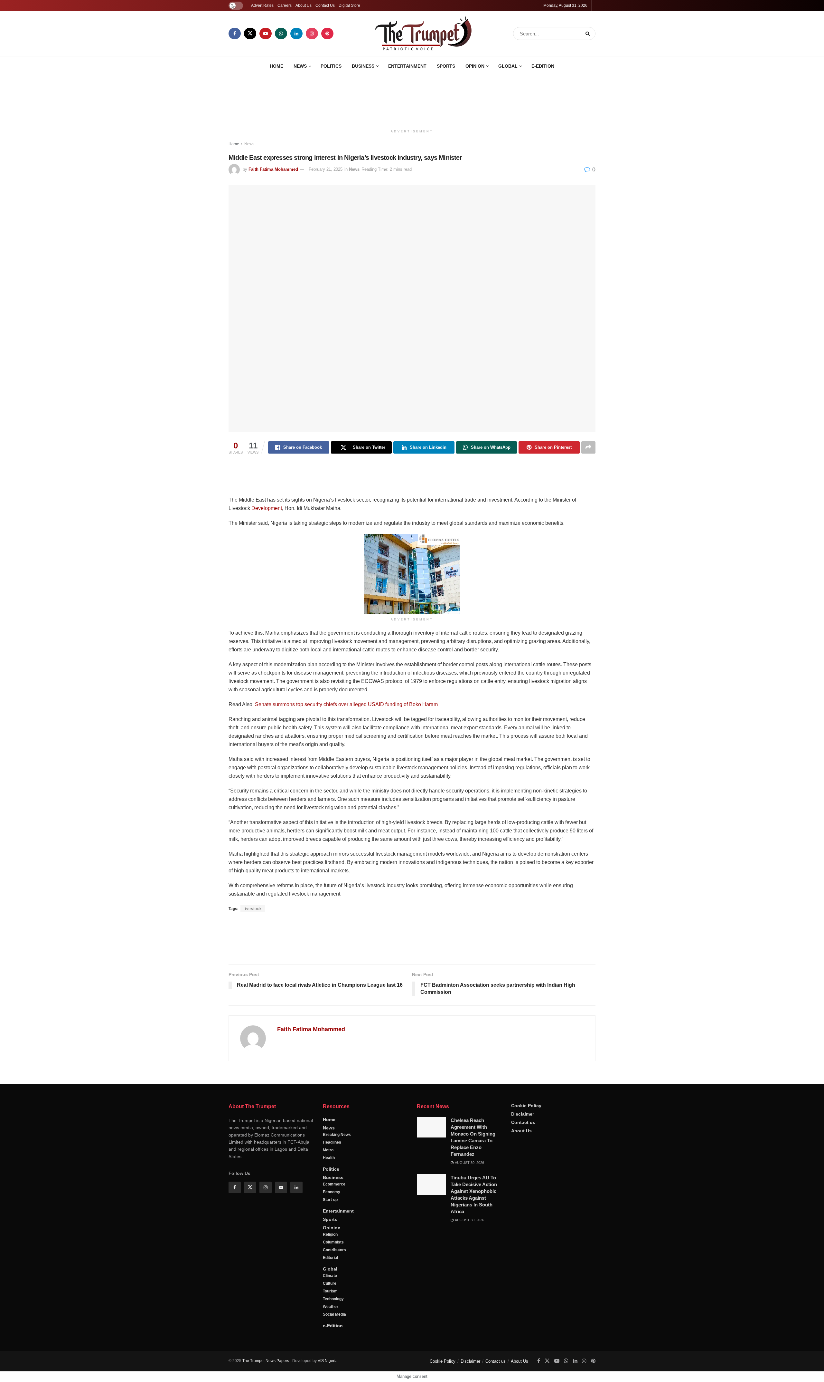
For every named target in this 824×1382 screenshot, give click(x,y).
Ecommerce (334, 1184)
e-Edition (542, 66)
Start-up (330, 1199)
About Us (303, 5)
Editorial (330, 1257)
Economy (331, 1192)
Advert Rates (262, 5)
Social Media (334, 1314)
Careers (284, 5)
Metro (328, 1150)
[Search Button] (588, 33)
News (300, 66)
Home (276, 66)
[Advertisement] (412, 100)
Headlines (332, 1142)
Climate (330, 1275)
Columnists (333, 1242)
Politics (331, 66)
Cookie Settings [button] (767, 1370)
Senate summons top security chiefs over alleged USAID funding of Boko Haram (346, 704)
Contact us (523, 1122)
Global (508, 66)
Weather (330, 1306)
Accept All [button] (802, 1370)
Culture (329, 1283)
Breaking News (337, 1134)
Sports (446, 66)
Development (266, 508)
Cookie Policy (526, 1105)
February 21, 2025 (325, 169)
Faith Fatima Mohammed (273, 169)
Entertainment (407, 66)
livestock (253, 909)
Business (363, 66)
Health (329, 1158)
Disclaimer (522, 1114)
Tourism (330, 1291)
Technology (333, 1299)
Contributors (334, 1250)
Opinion (474, 66)
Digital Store (349, 5)
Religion (330, 1234)
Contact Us (325, 5)
